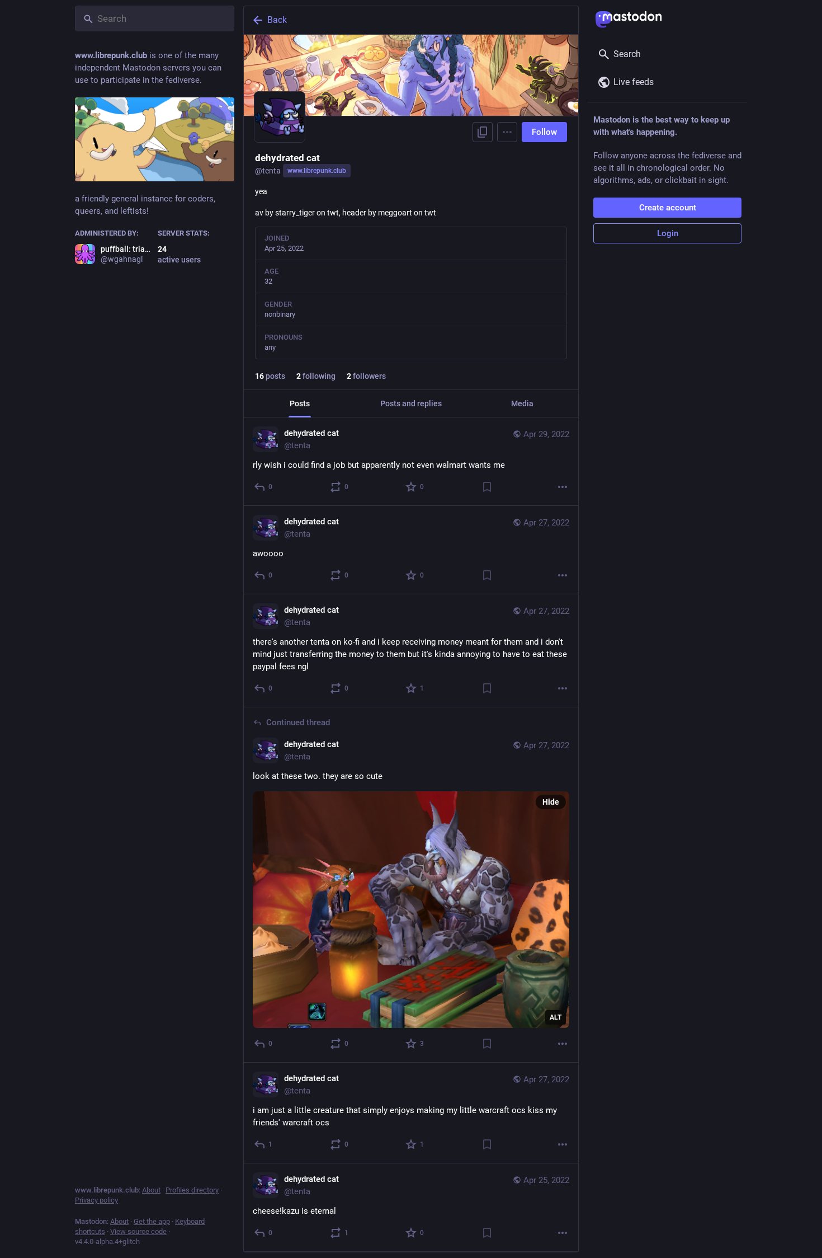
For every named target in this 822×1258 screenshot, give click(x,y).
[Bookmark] (487, 487)
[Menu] (507, 132)
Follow (544, 132)
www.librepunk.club (316, 171)
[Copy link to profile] (483, 132)
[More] (562, 487)
